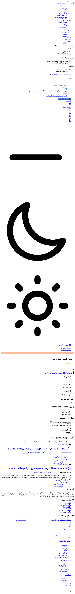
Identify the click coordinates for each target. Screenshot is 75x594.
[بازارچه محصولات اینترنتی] (36, 122)
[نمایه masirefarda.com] (73, 369)
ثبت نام (68, 101)
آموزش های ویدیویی (61, 17)
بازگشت (64, 545)
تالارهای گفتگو (62, 22)
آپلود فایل (68, 37)
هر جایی (65, 51)
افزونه (65, 11)
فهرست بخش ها (66, 20)
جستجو (65, 34)
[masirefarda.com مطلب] (73, 371)
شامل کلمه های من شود (59, 63)
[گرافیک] (36, 120)
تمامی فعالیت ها (62, 32)
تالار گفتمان (64, 505)
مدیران (65, 24)
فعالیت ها (68, 30)
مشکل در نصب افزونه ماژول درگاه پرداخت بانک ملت (32, 448)
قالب (65, 10)
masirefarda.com (66, 452)
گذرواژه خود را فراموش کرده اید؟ (56, 96)
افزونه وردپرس (24, 452)
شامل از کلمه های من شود (57, 61)
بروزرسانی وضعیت (62, 53)
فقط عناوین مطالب (62, 71)
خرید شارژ (67, 39)
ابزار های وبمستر (62, 15)
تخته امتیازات (63, 27)
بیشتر (65, 18)
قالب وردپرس (57, 519)
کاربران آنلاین (63, 25)
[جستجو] (55, 46)
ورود (65, 92)
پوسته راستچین (21, 520)
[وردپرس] (36, 118)
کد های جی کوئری (61, 13)
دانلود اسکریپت (63, 503)
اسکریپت (64, 8)
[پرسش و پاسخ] (36, 117)
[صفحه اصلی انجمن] (36, 113)
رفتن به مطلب (69, 1)
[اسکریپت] (36, 115)
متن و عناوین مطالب (62, 69)
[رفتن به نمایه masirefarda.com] (63, 444)
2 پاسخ (63, 459)
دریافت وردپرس (64, 512)
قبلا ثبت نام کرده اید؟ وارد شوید (61, 74)
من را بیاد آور (63, 90)
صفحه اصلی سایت (65, 6)
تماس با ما (67, 529)
